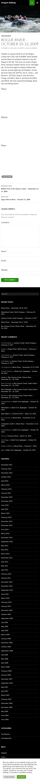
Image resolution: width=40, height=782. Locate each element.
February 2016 (6, 489)
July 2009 (4, 622)
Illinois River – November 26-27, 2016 (14, 322)
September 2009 (7, 618)
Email (4, 261)
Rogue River (7, 176)
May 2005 (4, 711)
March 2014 (5, 533)
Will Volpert (19, 48)
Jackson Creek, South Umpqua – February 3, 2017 (19, 318)
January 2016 (6, 493)
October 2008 (6, 647)
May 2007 (4, 687)
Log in (3, 757)
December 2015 (6, 497)
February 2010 (6, 602)
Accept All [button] (21, 777)
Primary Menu (37, 2)
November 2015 (6, 501)
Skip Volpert (5, 414)
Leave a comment (31, 48)
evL (2, 450)
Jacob (3, 377)
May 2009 (4, 626)
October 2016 (6, 477)
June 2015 (5, 505)
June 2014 (5, 529)
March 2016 (5, 485)
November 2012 (6, 558)
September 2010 (7, 590)
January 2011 (6, 578)
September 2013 (7, 541)
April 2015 (4, 509)
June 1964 (5, 719)
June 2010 (5, 594)
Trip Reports (6, 36)
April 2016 (4, 481)
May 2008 (4, 659)
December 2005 (6, 707)
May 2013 (4, 546)
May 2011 (4, 566)
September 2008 (7, 651)
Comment (5, 222)
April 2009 (4, 630)
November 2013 (6, 537)
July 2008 (4, 655)
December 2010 (6, 582)
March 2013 (5, 554)
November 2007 (6, 679)
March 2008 (5, 667)
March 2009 (5, 634)
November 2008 (6, 643)
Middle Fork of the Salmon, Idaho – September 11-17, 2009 (20, 188)
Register (4, 753)
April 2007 (4, 691)
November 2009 (6, 610)
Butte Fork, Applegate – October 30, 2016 (21, 450)
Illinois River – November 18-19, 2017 (14, 308)
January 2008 (6, 675)
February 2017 (6, 469)
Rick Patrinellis (6, 389)
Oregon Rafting (8, 3)
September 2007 (7, 683)
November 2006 (6, 703)
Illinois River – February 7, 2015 (25, 446)
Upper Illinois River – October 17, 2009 (15, 198)
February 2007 (6, 699)
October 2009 (6, 614)
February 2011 (6, 574)
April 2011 (4, 570)
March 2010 (5, 598)
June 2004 (5, 715)
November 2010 (6, 586)
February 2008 (6, 671)
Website (4, 270)
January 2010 (6, 606)
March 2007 (5, 695)
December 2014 (6, 521)
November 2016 (6, 473)
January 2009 (6, 639)
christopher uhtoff (7, 424)
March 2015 (5, 513)
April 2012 (4, 562)
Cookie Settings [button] (9, 777)
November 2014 (6, 525)
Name (4, 251)
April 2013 (4, 550)
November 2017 (6, 465)
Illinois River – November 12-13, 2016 (25, 367)
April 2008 (4, 663)
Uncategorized (6, 738)
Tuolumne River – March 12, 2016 (24, 414)
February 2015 (6, 517)
